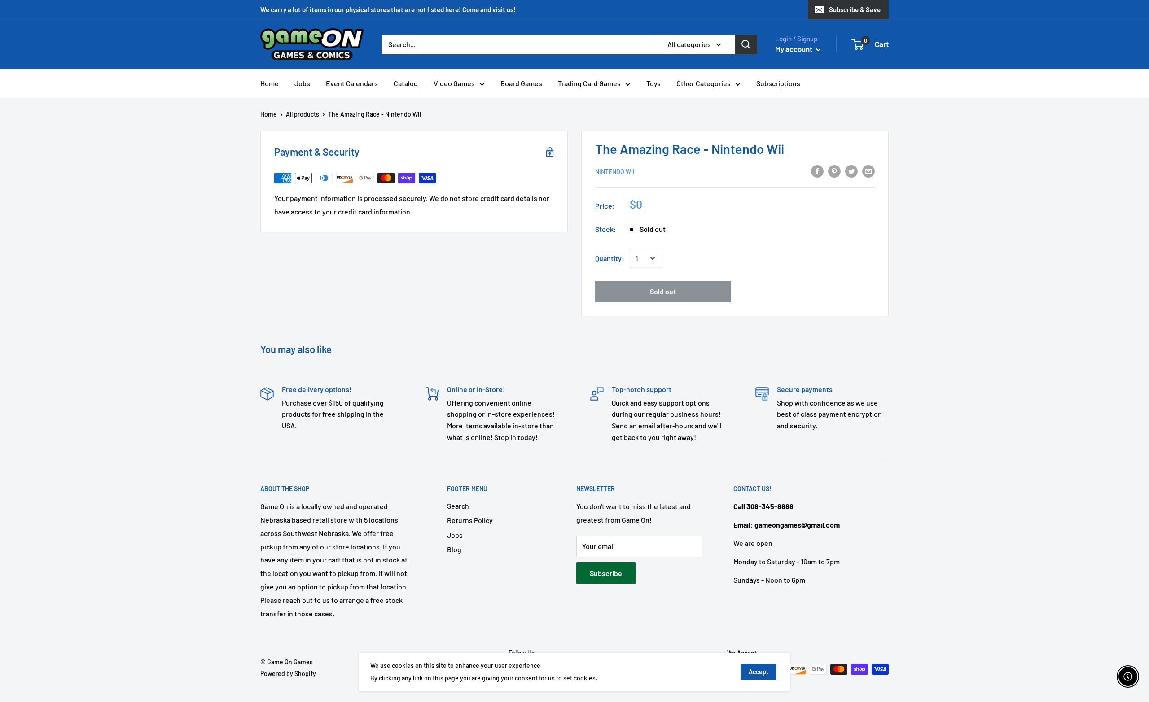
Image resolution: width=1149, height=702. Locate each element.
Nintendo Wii (615, 171)
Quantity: (609, 258)
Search (458, 505)
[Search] (746, 44)
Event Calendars (352, 83)
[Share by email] (868, 171)
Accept (758, 672)
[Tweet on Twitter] (851, 171)
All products (302, 114)
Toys (653, 83)
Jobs (302, 83)
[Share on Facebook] (817, 171)
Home (269, 83)
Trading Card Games (589, 83)
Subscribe (606, 573)
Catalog (406, 83)
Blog (454, 549)
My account (794, 48)
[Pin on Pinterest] (834, 171)
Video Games (454, 83)
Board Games (521, 83)
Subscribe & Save (855, 9)
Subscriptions (778, 83)
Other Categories (703, 83)
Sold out (663, 291)
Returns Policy (470, 520)
